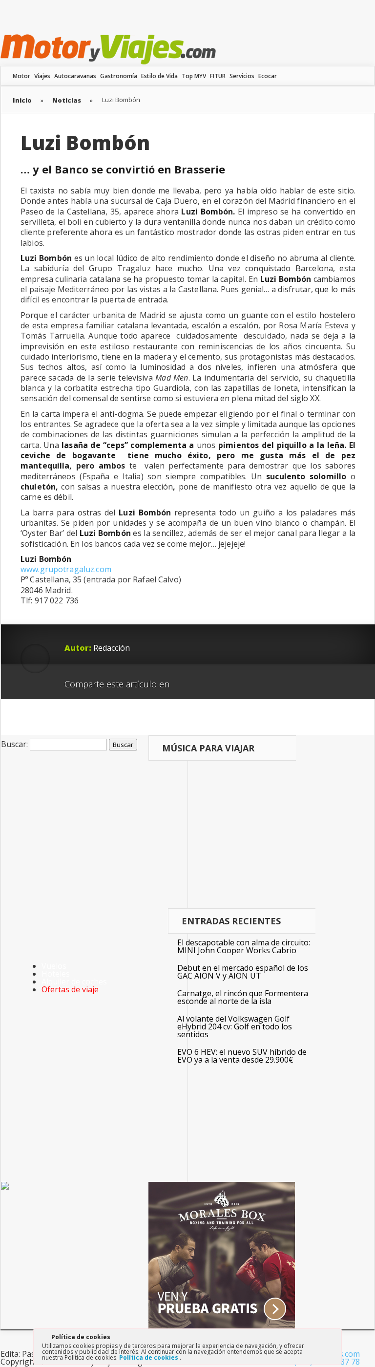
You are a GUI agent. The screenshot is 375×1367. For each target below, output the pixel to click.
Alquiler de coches (74, 981)
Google (186, 680)
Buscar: (14, 744)
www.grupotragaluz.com (66, 569)
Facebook (205, 680)
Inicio (22, 100)
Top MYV (194, 76)
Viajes (42, 76)
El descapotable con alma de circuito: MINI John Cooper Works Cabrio (243, 946)
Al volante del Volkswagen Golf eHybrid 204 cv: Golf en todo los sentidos (234, 1026)
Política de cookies (149, 1357)
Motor (21, 76)
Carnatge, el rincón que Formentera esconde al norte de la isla (242, 997)
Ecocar (267, 76)
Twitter (223, 680)
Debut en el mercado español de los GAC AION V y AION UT (242, 971)
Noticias (66, 100)
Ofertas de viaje (70, 989)
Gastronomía (118, 76)
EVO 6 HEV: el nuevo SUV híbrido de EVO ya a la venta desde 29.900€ (242, 1056)
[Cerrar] (333, 1339)
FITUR (218, 76)
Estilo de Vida (159, 76)
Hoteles (56, 973)
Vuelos (54, 966)
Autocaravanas (75, 76)
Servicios (241, 76)
